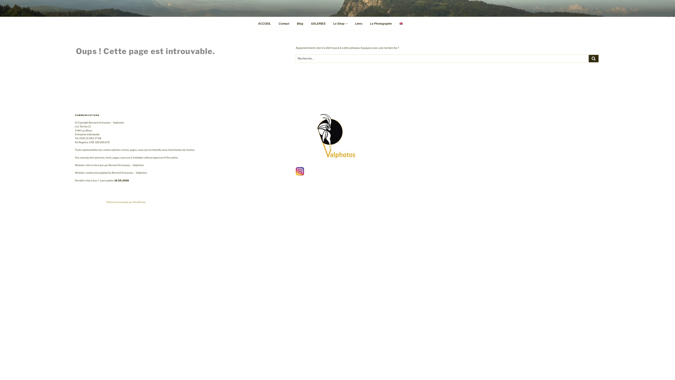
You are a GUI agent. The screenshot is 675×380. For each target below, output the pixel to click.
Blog (300, 23)
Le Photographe (381, 23)
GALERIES (318, 23)
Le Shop (339, 23)
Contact (284, 23)
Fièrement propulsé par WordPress (126, 202)
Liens (358, 23)
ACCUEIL (264, 23)
